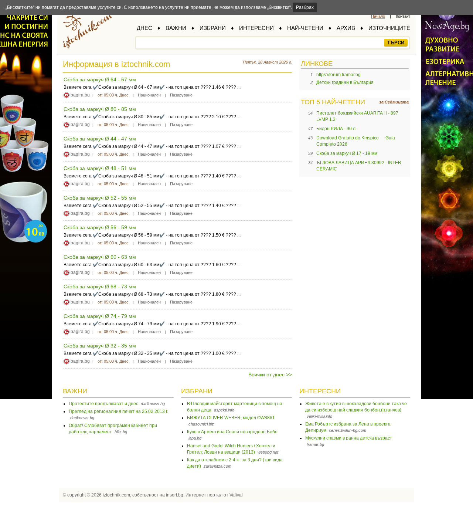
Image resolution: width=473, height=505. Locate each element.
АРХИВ (346, 28)
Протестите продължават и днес (103, 403)
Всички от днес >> (270, 374)
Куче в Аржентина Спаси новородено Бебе (232, 431)
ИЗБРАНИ (213, 28)
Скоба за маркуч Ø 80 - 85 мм (100, 109)
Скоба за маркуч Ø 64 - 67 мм (100, 79)
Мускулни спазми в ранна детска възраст (348, 438)
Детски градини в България (345, 82)
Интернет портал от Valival (214, 495)
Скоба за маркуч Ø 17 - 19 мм (346, 153)
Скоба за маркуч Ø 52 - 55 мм (100, 198)
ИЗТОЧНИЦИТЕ (389, 28)
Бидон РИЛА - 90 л (335, 128)
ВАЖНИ (176, 28)
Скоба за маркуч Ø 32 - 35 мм (100, 346)
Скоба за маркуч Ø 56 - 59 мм (100, 227)
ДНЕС (144, 28)
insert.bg (174, 495)
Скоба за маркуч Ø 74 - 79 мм (100, 316)
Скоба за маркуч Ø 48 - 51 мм (100, 168)
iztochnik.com (116, 495)
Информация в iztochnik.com (116, 64)
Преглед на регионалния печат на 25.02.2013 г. (118, 411)
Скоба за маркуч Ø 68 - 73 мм (100, 286)
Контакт (403, 16)
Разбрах (305, 7)
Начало (378, 16)
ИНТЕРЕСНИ (256, 28)
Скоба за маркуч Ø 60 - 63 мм (100, 257)
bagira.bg (80, 95)
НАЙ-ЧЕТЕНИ (305, 28)
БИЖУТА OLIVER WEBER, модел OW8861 (231, 417)
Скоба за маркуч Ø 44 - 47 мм (100, 139)
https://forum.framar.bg (338, 74)
